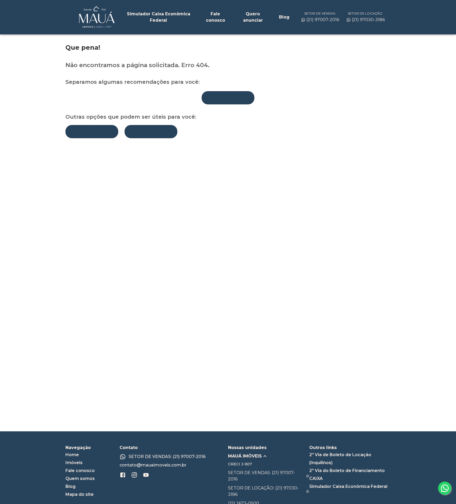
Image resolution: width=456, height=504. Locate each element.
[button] (268, 456)
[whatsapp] (444, 488)
